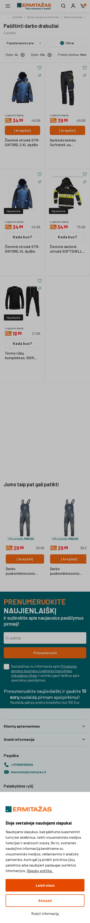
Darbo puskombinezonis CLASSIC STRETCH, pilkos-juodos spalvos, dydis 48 (68, 571)
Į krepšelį (22, 130)
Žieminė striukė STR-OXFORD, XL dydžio (22, 248)
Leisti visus (45, 885)
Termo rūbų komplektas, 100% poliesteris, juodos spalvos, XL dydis (20, 356)
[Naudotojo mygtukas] (73, 6)
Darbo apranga (73, 17)
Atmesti (45, 900)
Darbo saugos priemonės (43, 17)
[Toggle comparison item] (39, 75)
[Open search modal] (63, 6)
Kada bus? (22, 237)
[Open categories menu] (8, 6)
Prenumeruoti (45, 652)
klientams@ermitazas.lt (28, 772)
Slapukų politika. (40, 870)
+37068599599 (22, 764)
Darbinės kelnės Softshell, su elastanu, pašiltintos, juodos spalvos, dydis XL (67, 143)
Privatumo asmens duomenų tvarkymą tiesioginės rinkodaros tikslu (44, 671)
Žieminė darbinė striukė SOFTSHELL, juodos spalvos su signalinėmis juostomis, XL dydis (66, 249)
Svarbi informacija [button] (19, 739)
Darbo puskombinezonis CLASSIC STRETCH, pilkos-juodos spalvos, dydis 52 (24, 571)
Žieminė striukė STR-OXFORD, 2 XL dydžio (22, 142)
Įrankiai (17, 17)
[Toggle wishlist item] (39, 68)
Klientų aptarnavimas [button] (22, 726)
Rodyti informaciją (45, 913)
